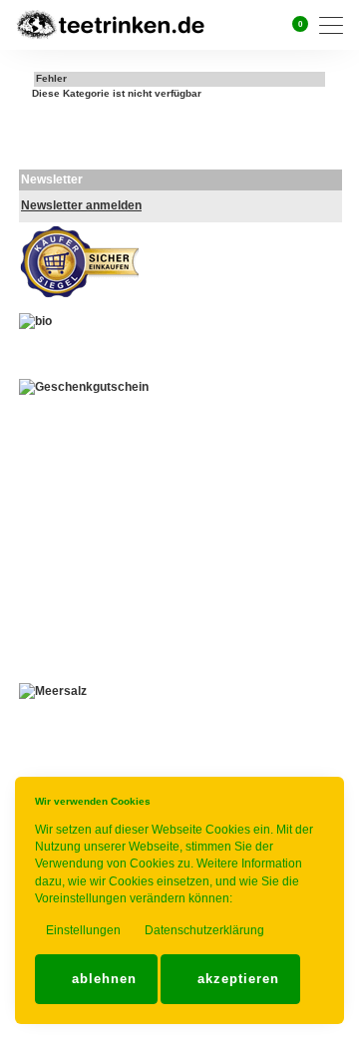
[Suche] (243, 24)
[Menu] (336, 25)
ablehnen (102, 978)
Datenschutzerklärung (203, 930)
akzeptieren (235, 978)
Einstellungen (82, 930)
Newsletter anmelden (81, 205)
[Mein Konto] (268, 25)
